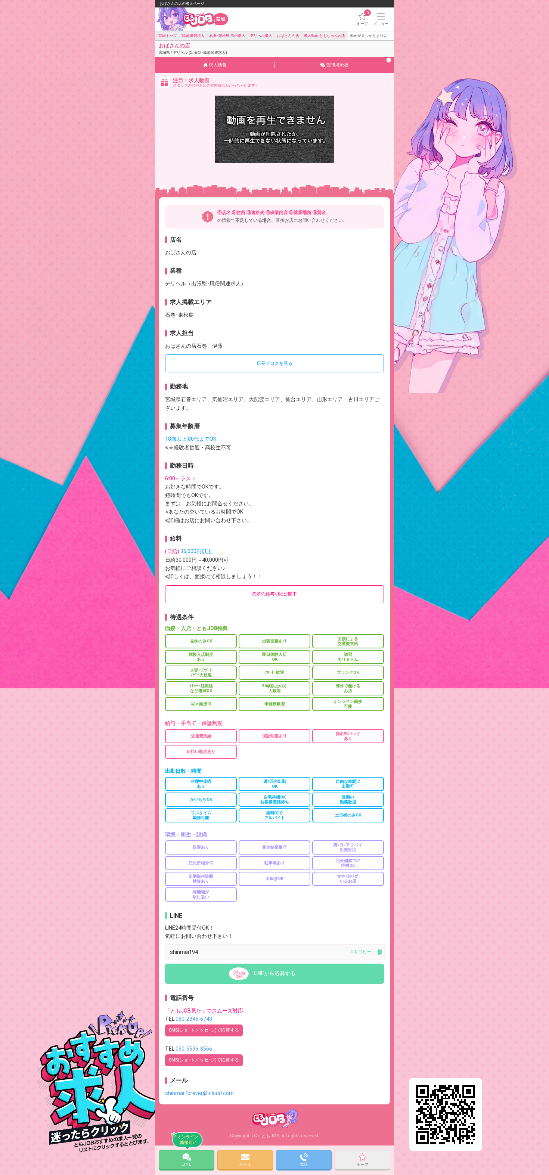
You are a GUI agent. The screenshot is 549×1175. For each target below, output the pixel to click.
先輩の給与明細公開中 (274, 593)
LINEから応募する (274, 973)
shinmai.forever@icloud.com (199, 1093)
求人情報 (218, 65)
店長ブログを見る (274, 363)
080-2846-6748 (194, 1019)
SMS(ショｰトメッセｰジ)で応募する (204, 1030)
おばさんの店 (193, 49)
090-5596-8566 (194, 1049)
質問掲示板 (358, 63)
